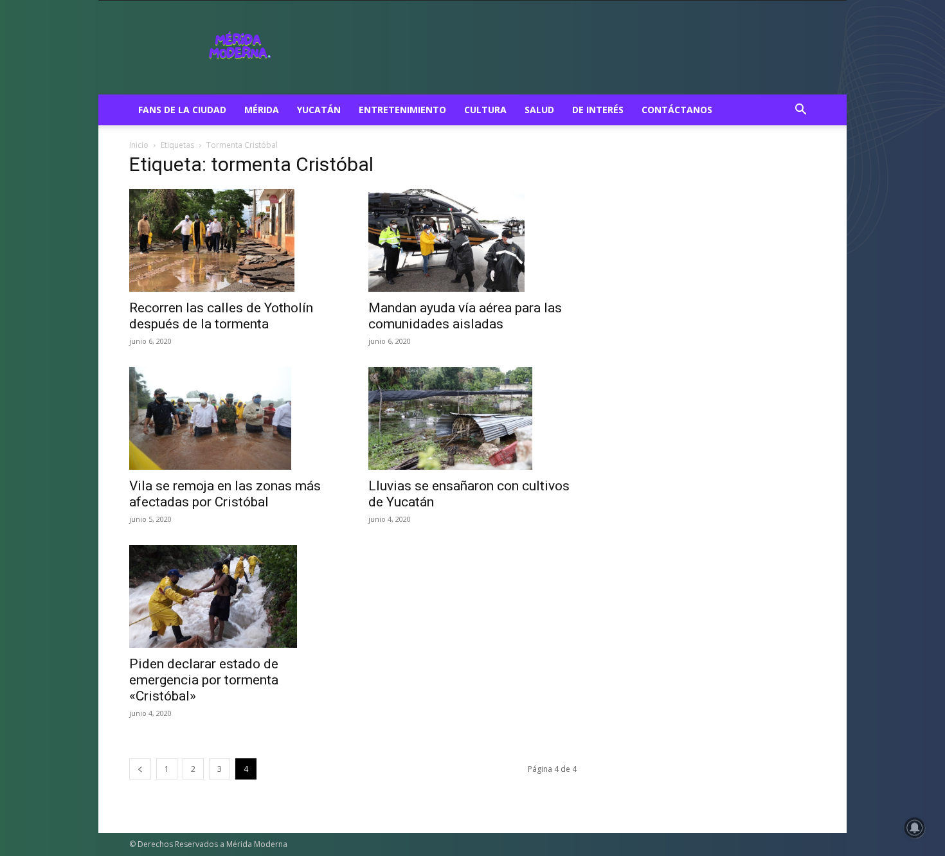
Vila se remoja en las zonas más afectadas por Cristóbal (225, 494)
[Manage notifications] (915, 827)
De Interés (598, 109)
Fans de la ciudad (182, 109)
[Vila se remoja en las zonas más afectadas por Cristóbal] (233, 418)
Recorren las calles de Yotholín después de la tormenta (221, 316)
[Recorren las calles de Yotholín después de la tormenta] (233, 240)
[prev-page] (140, 769)
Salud (539, 109)
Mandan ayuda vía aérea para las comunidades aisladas (465, 316)
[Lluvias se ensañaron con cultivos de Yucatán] (472, 418)
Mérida (261, 109)
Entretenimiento (402, 109)
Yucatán (319, 109)
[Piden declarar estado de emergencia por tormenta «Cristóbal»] (233, 596)
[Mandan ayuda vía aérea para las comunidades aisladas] (472, 240)
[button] (800, 111)
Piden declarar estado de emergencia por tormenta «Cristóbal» (203, 680)
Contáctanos (677, 109)
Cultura (485, 109)
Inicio (138, 144)
